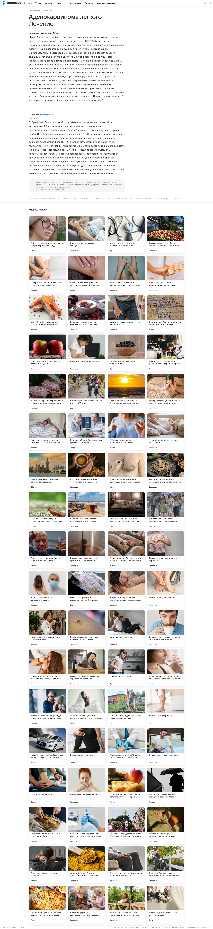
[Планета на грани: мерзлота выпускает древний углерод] (86, 589)
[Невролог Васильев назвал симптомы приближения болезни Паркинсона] (165, 864)
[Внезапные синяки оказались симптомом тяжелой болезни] (86, 274)
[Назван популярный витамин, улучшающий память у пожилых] (126, 904)
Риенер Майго (47, 114)
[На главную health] (13, 3)
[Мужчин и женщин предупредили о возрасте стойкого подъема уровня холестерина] (47, 707)
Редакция (115, 927)
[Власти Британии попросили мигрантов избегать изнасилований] (47, 471)
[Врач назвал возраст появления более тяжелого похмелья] (47, 549)
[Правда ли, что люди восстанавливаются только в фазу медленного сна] (165, 825)
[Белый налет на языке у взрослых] (86, 786)
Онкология (47, 10)
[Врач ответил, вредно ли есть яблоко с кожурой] (47, 353)
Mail (3, 927)
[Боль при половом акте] (126, 628)
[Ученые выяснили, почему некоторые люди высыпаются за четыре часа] (86, 707)
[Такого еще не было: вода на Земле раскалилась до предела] (126, 392)
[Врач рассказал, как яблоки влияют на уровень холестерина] (165, 234)
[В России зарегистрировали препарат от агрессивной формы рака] (86, 825)
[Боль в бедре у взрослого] (86, 746)
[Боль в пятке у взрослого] (47, 786)
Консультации (34, 10)
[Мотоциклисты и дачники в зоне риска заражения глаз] (126, 707)
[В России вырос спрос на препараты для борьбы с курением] (126, 431)
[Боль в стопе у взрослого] (165, 589)
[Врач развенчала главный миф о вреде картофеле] (47, 825)
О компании (11, 927)
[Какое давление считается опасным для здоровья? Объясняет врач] (126, 234)
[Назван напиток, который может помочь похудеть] (47, 628)
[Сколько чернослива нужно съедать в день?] (126, 353)
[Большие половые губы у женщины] (86, 234)
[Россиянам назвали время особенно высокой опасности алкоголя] (86, 510)
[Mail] (3, 3)
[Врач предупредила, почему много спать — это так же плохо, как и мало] (47, 431)
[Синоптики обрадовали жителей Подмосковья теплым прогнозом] (126, 825)
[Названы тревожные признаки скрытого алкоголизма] (86, 667)
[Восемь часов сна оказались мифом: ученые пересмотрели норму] (126, 510)
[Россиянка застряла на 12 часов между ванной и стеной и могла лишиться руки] (126, 746)
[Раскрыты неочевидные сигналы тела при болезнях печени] (47, 274)
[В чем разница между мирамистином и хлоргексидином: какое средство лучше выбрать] (47, 589)
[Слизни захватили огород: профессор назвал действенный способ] (47, 510)
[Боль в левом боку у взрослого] (165, 746)
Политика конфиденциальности (197, 927)
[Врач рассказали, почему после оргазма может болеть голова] (165, 392)
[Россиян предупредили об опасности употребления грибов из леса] (165, 471)
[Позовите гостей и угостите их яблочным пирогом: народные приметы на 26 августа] (126, 786)
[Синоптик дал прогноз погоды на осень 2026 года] (86, 392)
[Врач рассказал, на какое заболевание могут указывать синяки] (126, 274)
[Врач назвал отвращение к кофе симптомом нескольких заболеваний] (165, 628)
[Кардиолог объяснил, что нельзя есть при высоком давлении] (86, 471)
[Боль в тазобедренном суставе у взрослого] (126, 313)
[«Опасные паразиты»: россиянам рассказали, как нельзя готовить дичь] (47, 392)
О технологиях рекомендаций (173, 927)
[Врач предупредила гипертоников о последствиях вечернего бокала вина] (86, 904)
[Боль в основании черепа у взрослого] (47, 864)
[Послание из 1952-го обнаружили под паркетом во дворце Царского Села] (165, 313)
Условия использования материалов (134, 927)
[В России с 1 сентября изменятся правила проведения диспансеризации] (86, 431)
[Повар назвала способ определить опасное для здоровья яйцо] (165, 274)
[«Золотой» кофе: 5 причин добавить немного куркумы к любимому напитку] (86, 864)
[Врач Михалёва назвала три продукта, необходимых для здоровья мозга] (47, 313)
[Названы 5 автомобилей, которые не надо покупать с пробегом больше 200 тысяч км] (47, 746)
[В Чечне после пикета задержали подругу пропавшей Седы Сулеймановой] (47, 234)
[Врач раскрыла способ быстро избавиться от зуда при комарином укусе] (86, 628)
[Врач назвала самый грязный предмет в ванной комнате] (86, 549)
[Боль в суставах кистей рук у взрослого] (165, 549)
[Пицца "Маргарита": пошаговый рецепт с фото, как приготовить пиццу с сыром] (47, 904)
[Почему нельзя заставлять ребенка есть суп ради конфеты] (165, 353)
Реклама (21, 927)
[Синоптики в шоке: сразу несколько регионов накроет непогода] (165, 510)
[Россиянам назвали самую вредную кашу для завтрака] (86, 313)
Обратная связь (154, 927)
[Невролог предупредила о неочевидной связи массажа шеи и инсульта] (126, 589)
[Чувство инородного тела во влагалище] (165, 431)
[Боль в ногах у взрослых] (165, 707)
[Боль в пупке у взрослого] (126, 667)
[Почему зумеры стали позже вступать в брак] (165, 904)
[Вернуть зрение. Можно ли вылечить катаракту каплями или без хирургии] (47, 667)
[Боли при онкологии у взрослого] (86, 353)
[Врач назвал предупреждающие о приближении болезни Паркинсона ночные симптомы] (126, 864)
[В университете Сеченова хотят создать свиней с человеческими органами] (126, 549)
